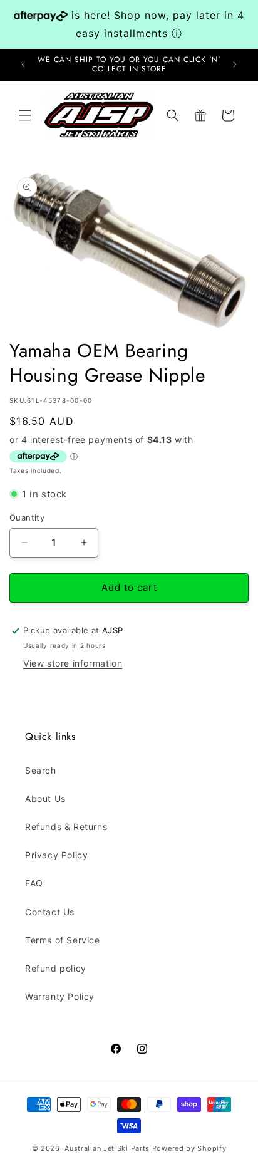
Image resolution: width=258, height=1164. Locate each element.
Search (40, 770)
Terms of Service (62, 940)
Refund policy (55, 968)
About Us (45, 798)
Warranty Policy (60, 996)
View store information (72, 663)
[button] (25, 115)
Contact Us (50, 912)
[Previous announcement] (23, 64)
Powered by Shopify (189, 1148)
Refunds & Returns (66, 826)
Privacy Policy (56, 855)
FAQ (34, 883)
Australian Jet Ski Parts (107, 1148)
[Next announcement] (235, 64)
